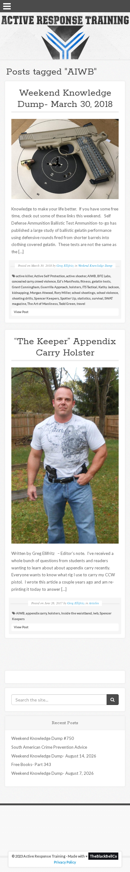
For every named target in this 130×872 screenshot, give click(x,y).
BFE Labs (103, 276)
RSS (123, 5)
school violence (107, 292)
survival (97, 298)
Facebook (106, 5)
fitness (85, 281)
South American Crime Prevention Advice (49, 747)
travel (81, 303)
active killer (24, 276)
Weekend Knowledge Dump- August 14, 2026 (53, 755)
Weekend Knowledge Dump (95, 265)
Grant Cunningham (25, 287)
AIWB (91, 276)
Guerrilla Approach (54, 287)
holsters (75, 287)
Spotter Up (68, 298)
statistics (84, 298)
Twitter (114, 5)
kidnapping (20, 292)
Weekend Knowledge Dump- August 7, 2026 (52, 773)
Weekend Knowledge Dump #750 (42, 738)
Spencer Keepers (46, 298)
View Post (21, 312)
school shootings (83, 292)
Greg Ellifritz (65, 265)
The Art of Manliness (42, 303)
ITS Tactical (89, 287)
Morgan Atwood (41, 292)
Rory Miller (62, 292)
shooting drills (22, 298)
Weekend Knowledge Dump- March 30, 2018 (65, 98)
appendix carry (36, 613)
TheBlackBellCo (103, 856)
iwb (95, 613)
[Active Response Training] (65, 37)
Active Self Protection (49, 276)
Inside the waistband (76, 613)
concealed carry (22, 281)
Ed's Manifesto (68, 281)
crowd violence (45, 281)
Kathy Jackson (108, 287)
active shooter (76, 276)
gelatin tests (101, 281)
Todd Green (67, 303)
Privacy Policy (65, 862)
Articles (94, 603)
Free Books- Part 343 (31, 764)
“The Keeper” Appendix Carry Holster (65, 347)
